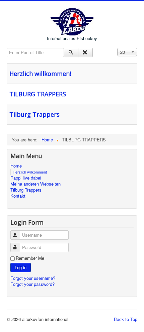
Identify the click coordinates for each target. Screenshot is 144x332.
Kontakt (17, 196)
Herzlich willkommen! (40, 74)
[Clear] (85, 52)
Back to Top (125, 319)
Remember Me (30, 258)
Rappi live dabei (25, 178)
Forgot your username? (32, 278)
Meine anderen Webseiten (35, 184)
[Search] (71, 52)
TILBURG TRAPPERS (37, 94)
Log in (20, 267)
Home (16, 166)
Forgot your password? (32, 284)
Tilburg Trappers (34, 114)
